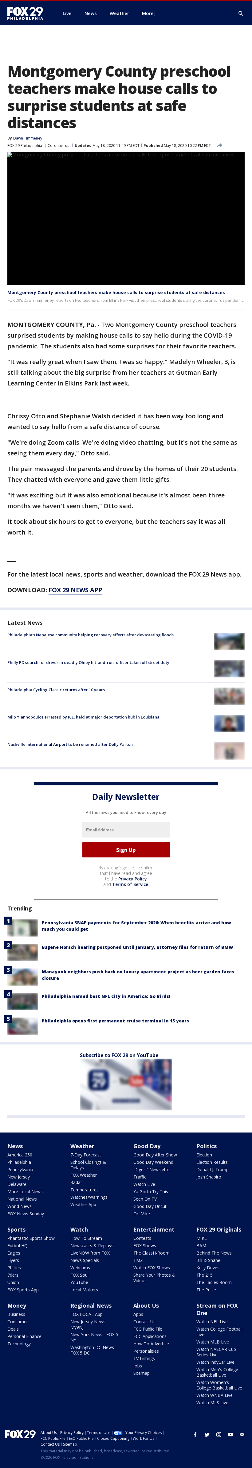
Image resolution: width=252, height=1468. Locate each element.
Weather (82, 1146)
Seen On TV (145, 1199)
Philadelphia (19, 1162)
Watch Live (144, 1184)
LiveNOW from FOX (90, 1253)
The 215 (204, 1275)
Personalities (146, 1351)
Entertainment (154, 1229)
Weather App (83, 1204)
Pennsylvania (20, 1169)
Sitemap (141, 1373)
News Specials (84, 1260)
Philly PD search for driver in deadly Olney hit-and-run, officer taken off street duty (88, 662)
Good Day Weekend (153, 1162)
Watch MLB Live (212, 1342)
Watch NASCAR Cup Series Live (216, 1352)
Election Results (212, 1162)
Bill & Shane (208, 1260)
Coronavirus (58, 145)
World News (19, 1206)
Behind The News (214, 1253)
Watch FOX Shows (151, 1268)
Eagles (13, 1253)
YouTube (79, 1282)
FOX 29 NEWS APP (75, 590)
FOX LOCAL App (86, 1314)
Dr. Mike (141, 1214)
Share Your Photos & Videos (154, 1277)
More (148, 13)
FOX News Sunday (25, 1214)
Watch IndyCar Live (215, 1362)
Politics (206, 1146)
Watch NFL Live (212, 1321)
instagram (219, 1434)
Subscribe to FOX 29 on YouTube (119, 1055)
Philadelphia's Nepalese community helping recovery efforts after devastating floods (90, 635)
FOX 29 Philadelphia (24, 145)
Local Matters (84, 1290)
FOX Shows (144, 1245)
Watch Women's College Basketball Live (219, 1385)
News (15, 1146)
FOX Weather (83, 1175)
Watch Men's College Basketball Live (217, 1372)
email (242, 1434)
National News (22, 1199)
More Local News (25, 1191)
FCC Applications (150, 1336)
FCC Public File (147, 1329)
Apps (138, 1314)
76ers (12, 1275)
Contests (142, 1238)
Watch (79, 1229)
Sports (16, 1229)
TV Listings (144, 1358)
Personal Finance (24, 1336)
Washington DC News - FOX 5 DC (93, 1350)
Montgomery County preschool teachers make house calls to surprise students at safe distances (116, 292)
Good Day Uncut (150, 1206)
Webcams (80, 1268)
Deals (13, 1329)
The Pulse (206, 1290)
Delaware (16, 1184)
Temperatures (84, 1190)
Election (204, 1155)
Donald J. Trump (212, 1169)
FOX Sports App (23, 1290)
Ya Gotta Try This (150, 1191)
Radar (76, 1182)
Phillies (14, 1268)
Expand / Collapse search (241, 13)
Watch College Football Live (219, 1331)
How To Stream (86, 1238)
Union (13, 1282)
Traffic (139, 1177)
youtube (230, 1434)
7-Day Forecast (85, 1155)
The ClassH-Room (151, 1253)
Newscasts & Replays (91, 1245)
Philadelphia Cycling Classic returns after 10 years (56, 689)
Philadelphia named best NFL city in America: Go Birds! (106, 996)
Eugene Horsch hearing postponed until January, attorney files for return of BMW (137, 947)
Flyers (13, 1260)
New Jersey (18, 1177)
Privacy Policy (132, 879)
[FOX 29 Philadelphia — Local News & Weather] (27, 13)
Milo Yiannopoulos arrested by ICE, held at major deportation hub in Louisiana (83, 717)
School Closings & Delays (88, 1165)
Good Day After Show (155, 1155)
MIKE (201, 1238)
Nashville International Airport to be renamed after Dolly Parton (70, 744)
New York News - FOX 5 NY (94, 1337)
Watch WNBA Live (214, 1395)
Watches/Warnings (89, 1197)
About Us (146, 1305)
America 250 (19, 1155)
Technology (19, 1344)
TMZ (138, 1260)
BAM (201, 1245)
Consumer (17, 1321)
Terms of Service (130, 884)
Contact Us (144, 1321)
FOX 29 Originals (218, 1229)
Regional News (91, 1305)
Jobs (137, 1366)
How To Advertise (151, 1344)
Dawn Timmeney (27, 138)
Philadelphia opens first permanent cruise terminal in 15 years (115, 1021)
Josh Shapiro (208, 1177)
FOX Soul (79, 1275)
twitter (207, 1434)
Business (16, 1314)
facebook (195, 1434)
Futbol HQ (17, 1245)
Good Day (146, 1146)
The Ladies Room (214, 1282)
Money (16, 1305)
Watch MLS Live (212, 1402)
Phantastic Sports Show (31, 1238)
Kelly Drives (207, 1268)
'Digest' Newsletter (152, 1169)
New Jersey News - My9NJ (89, 1324)
